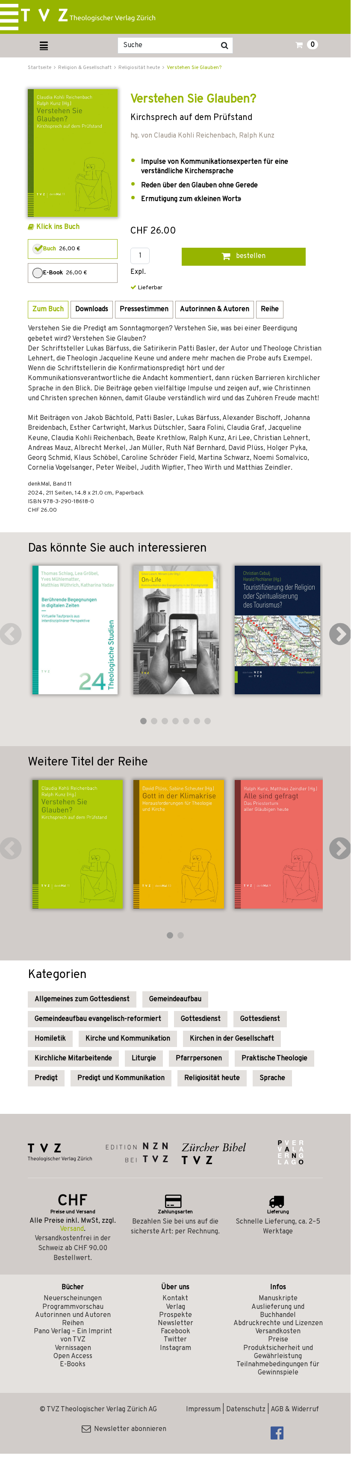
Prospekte (175, 1315)
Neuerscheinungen (73, 1298)
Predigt (46, 1078)
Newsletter (175, 1323)
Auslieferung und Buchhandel (277, 1311)
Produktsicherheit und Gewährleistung (278, 1352)
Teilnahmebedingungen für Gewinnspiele (277, 1368)
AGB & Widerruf (295, 1409)
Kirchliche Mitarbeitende (73, 1058)
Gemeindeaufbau (175, 999)
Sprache (272, 1078)
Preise (278, 1339)
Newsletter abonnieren (128, 1429)
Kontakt (175, 1298)
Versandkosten (278, 1331)
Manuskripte (278, 1298)
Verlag (175, 1307)
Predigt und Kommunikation (121, 1078)
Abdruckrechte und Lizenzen (278, 1323)
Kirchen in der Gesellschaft (232, 1039)
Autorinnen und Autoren (73, 1315)
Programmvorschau (72, 1307)
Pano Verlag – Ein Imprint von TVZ (73, 1335)
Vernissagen (73, 1348)
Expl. (138, 272)
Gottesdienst (201, 1019)
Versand (72, 1229)
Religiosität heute (212, 1078)
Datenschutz (245, 1409)
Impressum (203, 1409)
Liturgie (144, 1058)
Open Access (72, 1356)
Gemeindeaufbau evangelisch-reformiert (98, 1019)
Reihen (73, 1323)
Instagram (175, 1348)
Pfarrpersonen (199, 1058)
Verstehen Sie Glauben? (194, 67)
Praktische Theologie (274, 1058)
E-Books (73, 1364)
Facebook (175, 1331)
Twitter (175, 1339)
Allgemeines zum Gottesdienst (82, 999)
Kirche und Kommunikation (128, 1039)
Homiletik (50, 1039)
